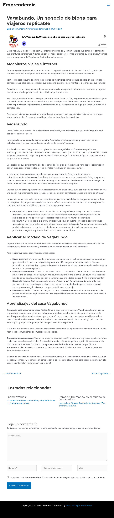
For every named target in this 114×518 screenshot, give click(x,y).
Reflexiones (50, 400)
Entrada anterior (12, 373)
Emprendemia (19, 5)
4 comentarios (14, 400)
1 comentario (64, 403)
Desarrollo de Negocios (33, 400)
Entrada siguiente (101, 373)
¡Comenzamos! (17, 397)
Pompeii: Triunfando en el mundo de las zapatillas (82, 398)
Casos (75, 403)
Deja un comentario (16, 29)
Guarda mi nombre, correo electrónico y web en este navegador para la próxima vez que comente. (58, 477)
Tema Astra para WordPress (79, 505)
